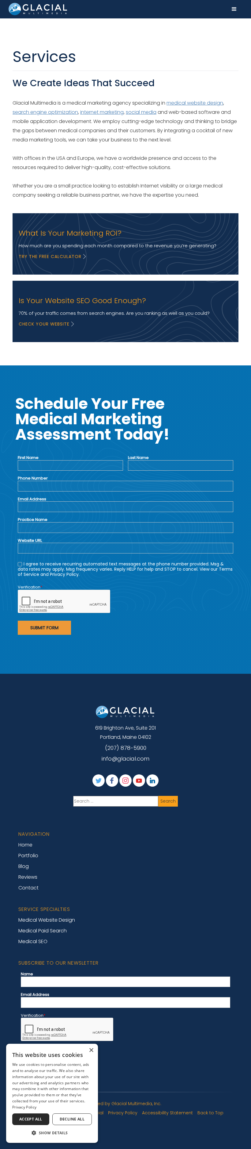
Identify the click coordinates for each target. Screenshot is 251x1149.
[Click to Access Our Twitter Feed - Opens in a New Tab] (98, 780)
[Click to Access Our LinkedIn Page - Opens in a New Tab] (152, 780)
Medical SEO (32, 941)
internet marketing (102, 112)
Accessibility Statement (167, 1113)
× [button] (91, 1050)
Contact (28, 887)
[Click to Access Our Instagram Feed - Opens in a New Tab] (125, 780)
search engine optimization (45, 112)
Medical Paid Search (42, 930)
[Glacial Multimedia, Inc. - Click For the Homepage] (125, 711)
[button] (234, 9)
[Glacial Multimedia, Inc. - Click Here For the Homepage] (38, 9)
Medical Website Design (46, 919)
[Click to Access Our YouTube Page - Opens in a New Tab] (139, 780)
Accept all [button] (30, 1119)
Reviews (27, 877)
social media (141, 112)
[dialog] (52, 1093)
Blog (23, 866)
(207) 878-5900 (125, 748)
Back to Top (210, 1113)
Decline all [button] (72, 1119)
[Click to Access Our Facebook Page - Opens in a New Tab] (112, 780)
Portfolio (28, 855)
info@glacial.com (125, 759)
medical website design (195, 102)
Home (25, 844)
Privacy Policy (122, 1113)
